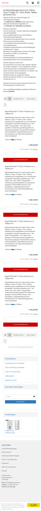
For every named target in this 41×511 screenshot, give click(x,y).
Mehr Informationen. (8, 509)
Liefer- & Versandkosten (12, 372)
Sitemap (4, 471)
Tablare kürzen (10, 433)
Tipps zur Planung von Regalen (14, 367)
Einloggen (20, 402)
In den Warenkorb (20, 160)
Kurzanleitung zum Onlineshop (14, 363)
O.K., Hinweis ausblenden (33, 505)
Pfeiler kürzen (10, 431)
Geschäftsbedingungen (9, 448)
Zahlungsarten (9, 376)
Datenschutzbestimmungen (10, 456)
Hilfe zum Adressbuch (9, 467)
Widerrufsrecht (6, 452)
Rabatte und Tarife (11, 380)
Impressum (5, 463)
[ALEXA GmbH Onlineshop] (4, 3)
